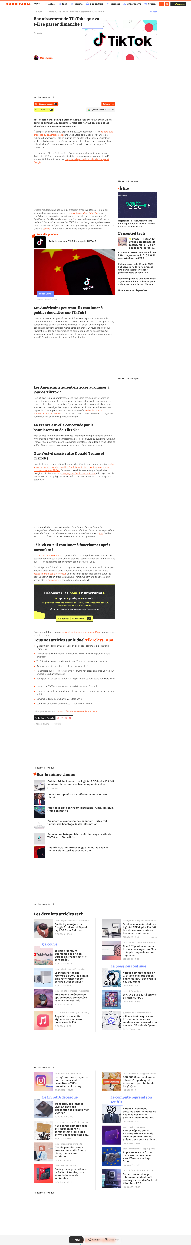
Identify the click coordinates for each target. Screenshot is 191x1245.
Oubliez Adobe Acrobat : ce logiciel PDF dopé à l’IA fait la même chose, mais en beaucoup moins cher (80, 783)
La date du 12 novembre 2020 (49, 555)
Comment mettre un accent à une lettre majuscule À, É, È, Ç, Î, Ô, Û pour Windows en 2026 (137, 255)
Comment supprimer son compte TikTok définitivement (65, 703)
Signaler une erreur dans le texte (81, 711)
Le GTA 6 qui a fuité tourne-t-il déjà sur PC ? (140, 996)
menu (37, 3)
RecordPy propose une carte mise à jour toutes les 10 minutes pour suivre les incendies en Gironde (137, 281)
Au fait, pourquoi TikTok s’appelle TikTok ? (72, 241)
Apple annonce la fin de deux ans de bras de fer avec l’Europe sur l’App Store (137, 1157)
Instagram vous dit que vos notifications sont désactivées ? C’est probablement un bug (71, 1082)
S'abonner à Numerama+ (72, 618)
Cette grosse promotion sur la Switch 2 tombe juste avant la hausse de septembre (72, 1174)
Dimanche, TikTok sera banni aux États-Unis (59, 698)
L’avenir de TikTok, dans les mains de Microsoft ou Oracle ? (67, 686)
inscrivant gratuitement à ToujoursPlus (80, 632)
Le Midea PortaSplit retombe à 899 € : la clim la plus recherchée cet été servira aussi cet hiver (72, 977)
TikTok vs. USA (99, 640)
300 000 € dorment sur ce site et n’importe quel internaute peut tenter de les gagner (139, 1082)
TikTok (60, 711)
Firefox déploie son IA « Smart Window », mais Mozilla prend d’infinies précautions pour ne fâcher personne (140, 1135)
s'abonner (180, 4)
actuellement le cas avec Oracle (50, 573)
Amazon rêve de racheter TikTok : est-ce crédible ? (62, 666)
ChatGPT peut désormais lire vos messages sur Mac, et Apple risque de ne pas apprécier (140, 951)
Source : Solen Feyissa (47, 299)
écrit (101, 533)
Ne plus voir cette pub (44, 97)
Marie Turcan (46, 58)
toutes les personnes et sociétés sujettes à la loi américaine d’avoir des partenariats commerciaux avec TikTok (74, 467)
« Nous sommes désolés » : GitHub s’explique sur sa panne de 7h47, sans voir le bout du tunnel (139, 977)
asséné (46, 228)
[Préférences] (167, 4)
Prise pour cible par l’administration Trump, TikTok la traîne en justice (80, 809)
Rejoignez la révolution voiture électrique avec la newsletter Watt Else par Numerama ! (137, 223)
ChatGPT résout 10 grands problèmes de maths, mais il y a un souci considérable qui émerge (142, 243)
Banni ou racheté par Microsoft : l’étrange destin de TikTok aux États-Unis (79, 836)
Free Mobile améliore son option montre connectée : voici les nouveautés (71, 997)
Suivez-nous (108, 104)
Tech (155, 11)
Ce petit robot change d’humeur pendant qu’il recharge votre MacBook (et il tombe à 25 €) (140, 1179)
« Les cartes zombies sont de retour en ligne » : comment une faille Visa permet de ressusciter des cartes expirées (71, 1130)
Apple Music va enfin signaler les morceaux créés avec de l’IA (68, 1019)
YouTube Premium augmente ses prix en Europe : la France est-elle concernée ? (71, 955)
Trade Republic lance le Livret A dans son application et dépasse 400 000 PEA (72, 1108)
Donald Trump (42, 724)
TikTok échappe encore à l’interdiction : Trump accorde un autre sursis (72, 661)
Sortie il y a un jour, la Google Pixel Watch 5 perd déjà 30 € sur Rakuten (71, 927)
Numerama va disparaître (132, 290)
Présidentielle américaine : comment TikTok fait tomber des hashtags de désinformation (77, 822)
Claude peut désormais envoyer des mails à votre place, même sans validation (70, 1152)
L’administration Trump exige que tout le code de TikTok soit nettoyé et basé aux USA (77, 849)
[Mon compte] (161, 4)
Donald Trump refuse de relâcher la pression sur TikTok (77, 796)
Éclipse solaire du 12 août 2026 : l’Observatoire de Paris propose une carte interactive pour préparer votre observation (136, 268)
